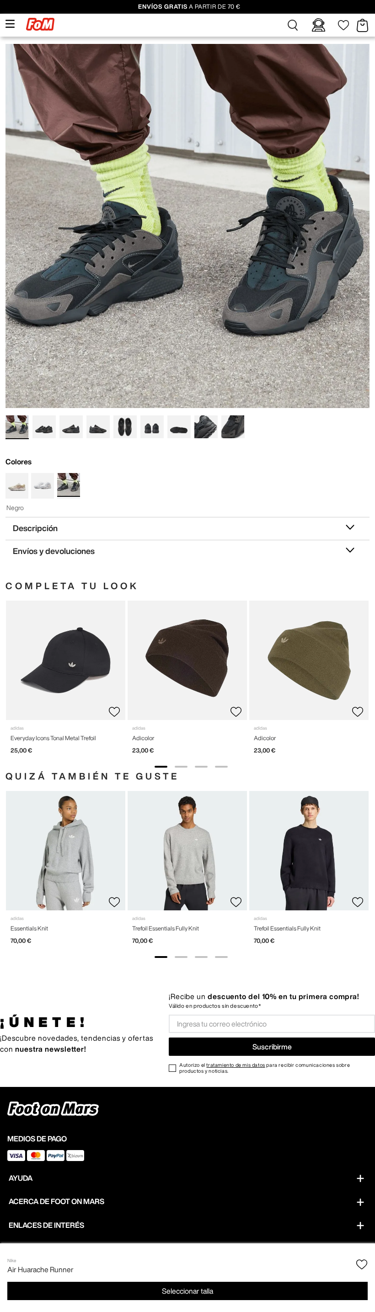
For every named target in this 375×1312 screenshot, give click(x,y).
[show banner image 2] (181, 766)
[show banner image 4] (221, 766)
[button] (292, 25)
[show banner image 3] (201, 766)
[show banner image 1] (161, 766)
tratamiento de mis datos (235, 1064)
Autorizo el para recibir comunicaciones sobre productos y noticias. (264, 1067)
